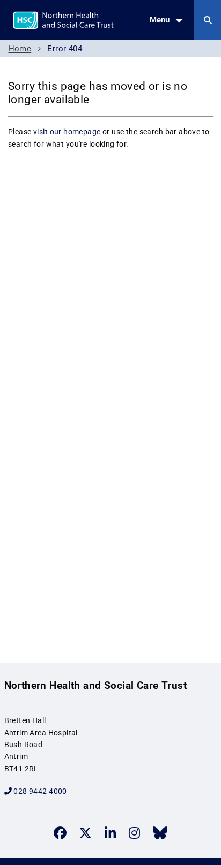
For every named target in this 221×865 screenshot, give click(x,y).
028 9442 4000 (39, 791)
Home (20, 49)
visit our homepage (67, 131)
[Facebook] (60, 833)
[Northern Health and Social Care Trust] (90, 19)
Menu (160, 20)
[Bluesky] (160, 833)
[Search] (207, 20)
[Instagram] (134, 833)
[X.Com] (85, 833)
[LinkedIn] (110, 833)
